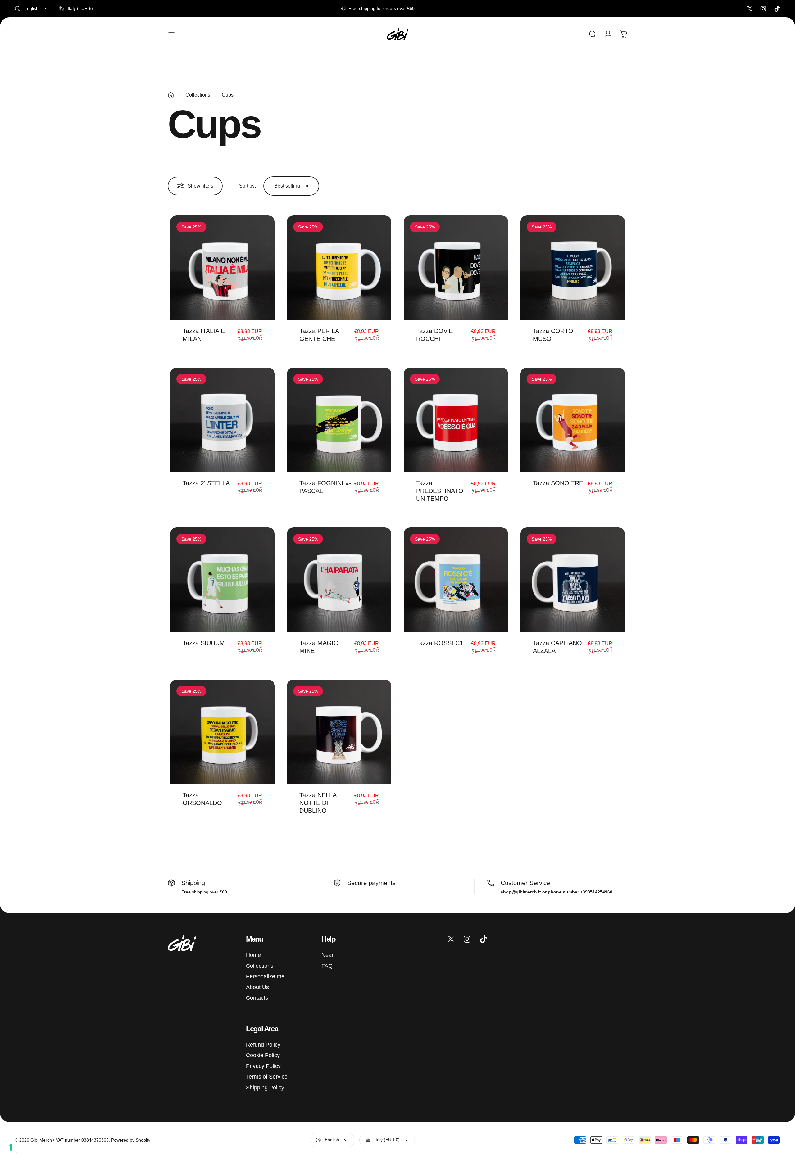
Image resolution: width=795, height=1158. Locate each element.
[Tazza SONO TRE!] (572, 420)
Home (253, 955)
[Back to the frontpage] (171, 95)
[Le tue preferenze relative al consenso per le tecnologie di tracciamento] (11, 1147)
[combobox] (31, 8)
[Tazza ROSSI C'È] (456, 579)
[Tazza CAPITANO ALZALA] (572, 579)
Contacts (257, 998)
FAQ (327, 966)
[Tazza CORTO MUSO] (572, 267)
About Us (257, 987)
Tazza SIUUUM (204, 643)
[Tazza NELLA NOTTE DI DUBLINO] (339, 732)
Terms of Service (267, 1077)
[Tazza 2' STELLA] (222, 420)
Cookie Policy (263, 1055)
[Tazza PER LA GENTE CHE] (339, 267)
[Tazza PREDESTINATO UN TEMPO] (456, 420)
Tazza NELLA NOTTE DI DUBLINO (318, 803)
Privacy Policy (263, 1066)
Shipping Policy (265, 1087)
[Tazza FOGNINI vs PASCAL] (339, 420)
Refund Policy (263, 1045)
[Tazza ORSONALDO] (222, 732)
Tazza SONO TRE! (559, 483)
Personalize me (265, 976)
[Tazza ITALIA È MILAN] (222, 267)
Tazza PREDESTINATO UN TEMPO (439, 491)
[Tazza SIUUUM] (222, 579)
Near (327, 955)
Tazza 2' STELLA (206, 483)
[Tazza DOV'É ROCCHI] (456, 267)
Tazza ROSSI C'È (440, 643)
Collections (197, 94)
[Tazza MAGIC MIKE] (339, 579)
